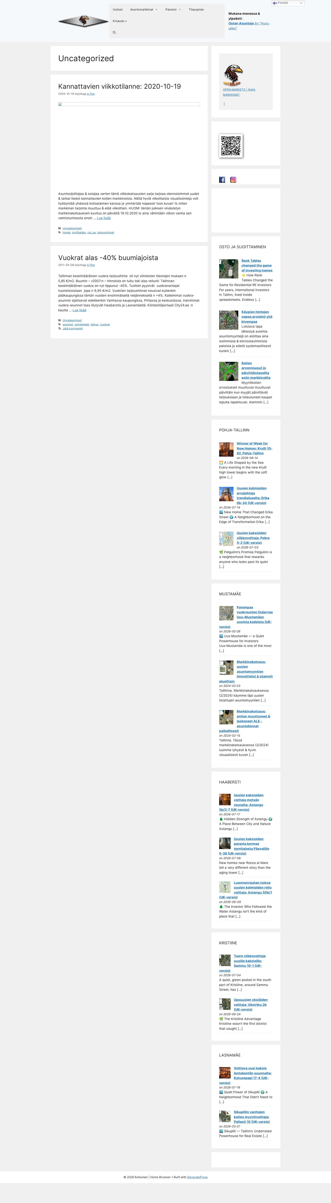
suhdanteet (82, 324)
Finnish (282, 2)
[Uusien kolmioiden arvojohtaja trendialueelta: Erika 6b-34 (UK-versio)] (226, 500)
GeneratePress (197, 1177)
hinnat (66, 232)
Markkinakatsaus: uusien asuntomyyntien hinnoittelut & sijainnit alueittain (246, 671)
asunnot (68, 324)
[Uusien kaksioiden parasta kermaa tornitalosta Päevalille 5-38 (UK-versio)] (225, 848)
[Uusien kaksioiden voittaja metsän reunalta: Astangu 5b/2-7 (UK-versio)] (225, 804)
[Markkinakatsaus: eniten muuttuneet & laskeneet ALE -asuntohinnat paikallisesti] (226, 723)
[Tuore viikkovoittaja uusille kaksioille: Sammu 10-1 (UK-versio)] (225, 965)
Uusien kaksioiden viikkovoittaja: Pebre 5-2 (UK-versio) (253, 538)
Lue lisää (104, 218)
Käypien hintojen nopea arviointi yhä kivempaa (257, 317)
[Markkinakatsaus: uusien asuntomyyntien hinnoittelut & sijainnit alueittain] (226, 674)
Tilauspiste (196, 9)
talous (94, 324)
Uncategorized (72, 228)
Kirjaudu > (120, 21)
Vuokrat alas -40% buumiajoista (108, 258)
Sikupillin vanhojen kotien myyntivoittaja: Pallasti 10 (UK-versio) (252, 1117)
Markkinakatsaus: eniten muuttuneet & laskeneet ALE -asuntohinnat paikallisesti (244, 721)
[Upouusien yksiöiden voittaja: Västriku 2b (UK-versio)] (225, 1009)
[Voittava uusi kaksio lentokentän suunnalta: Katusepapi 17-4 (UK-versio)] (225, 1077)
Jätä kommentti (73, 328)
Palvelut (171, 9)
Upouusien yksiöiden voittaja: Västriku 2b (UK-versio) (251, 1004)
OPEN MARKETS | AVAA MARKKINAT (239, 92)
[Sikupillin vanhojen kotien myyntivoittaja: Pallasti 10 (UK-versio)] (225, 1121)
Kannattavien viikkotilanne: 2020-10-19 (119, 86)
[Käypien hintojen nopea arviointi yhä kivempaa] (228, 328)
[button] (114, 32)
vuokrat (105, 324)
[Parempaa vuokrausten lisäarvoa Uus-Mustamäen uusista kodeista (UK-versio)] (226, 619)
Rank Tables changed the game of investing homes (257, 265)
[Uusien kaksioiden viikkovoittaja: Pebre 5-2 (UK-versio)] (226, 545)
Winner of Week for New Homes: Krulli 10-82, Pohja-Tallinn (254, 448)
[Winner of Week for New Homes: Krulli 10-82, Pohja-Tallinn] (226, 455)
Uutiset (118, 9)
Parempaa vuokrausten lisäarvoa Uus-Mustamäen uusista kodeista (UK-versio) (246, 617)
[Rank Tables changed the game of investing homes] (228, 277)
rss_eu (91, 232)
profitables (79, 232)
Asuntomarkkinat (141, 9)
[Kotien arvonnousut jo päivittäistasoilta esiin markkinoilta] (228, 380)
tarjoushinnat (105, 232)
